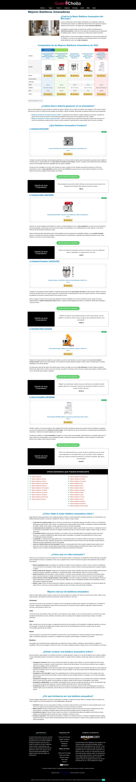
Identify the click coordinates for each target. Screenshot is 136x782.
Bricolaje (75, 8)
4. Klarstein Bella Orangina (40, 329)
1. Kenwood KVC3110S (39, 129)
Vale (103, 779)
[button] (68, 177)
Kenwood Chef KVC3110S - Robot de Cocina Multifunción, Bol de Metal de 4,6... (68, 148)
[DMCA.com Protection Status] (64, 765)
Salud (94, 8)
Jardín (82, 8)
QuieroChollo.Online (65, 772)
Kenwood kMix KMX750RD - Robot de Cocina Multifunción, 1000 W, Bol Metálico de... (68, 214)
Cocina (58, 8)
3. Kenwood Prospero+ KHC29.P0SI (44, 261)
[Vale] (134, 780)
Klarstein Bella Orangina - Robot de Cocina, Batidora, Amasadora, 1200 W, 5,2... (68, 348)
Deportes (67, 8)
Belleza (42, 8)
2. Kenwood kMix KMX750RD (41, 195)
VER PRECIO (49, 75)
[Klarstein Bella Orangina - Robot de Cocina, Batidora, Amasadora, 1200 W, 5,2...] (88, 67)
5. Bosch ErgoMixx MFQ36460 (42, 397)
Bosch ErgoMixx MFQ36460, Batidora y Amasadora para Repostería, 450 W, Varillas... (101, 55)
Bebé (88, 8)
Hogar (50, 8)
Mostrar (40, 100)
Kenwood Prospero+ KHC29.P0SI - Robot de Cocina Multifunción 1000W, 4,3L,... (68, 280)
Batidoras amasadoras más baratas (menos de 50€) (46, 115)
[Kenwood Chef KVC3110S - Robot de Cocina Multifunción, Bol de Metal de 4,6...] (48, 67)
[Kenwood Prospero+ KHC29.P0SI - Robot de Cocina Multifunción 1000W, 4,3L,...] (75, 67)
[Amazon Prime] (48, 84)
